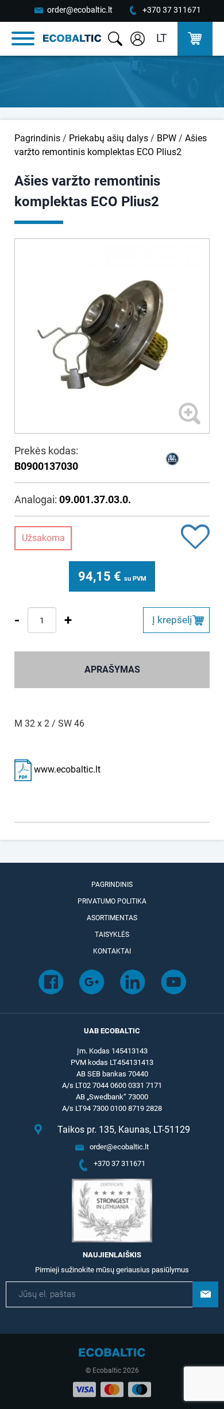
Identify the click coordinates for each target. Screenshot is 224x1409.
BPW (166, 138)
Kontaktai (112, 951)
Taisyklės (112, 935)
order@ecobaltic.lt (80, 9)
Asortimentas (112, 918)
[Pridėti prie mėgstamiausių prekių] (195, 537)
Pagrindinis (37, 138)
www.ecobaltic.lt (66, 769)
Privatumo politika (112, 901)
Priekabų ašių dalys (108, 138)
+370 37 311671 (171, 9)
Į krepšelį (172, 620)
